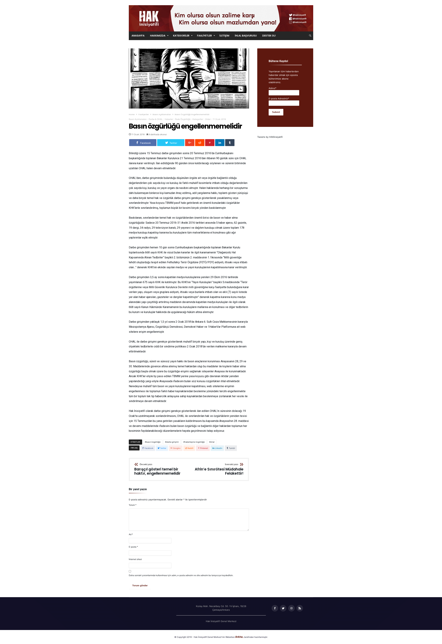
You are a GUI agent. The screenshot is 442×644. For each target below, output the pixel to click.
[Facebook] (275, 608)
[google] (189, 142)
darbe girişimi (172, 442)
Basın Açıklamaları (162, 114)
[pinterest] (209, 142)
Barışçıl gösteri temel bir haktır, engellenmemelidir (157, 469)
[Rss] (299, 608)
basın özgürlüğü (153, 442)
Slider (208, 119)
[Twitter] (283, 608)
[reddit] (199, 142)
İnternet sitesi (135, 559)
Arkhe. (239, 636)
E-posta (133, 546)
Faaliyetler (143, 114)
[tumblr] (229, 142)
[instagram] (291, 608)
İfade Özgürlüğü (182, 119)
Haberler (169, 119)
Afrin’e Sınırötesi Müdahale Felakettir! (219, 469)
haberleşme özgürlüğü (195, 442)
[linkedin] (219, 142)
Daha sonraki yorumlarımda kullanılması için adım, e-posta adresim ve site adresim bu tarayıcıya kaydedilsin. (181, 575)
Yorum (132, 505)
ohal (212, 442)
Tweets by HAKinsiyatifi (270, 137)
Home (132, 114)
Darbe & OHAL (156, 119)
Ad (131, 534)
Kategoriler (198, 119)
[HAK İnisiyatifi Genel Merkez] (221, 5)
